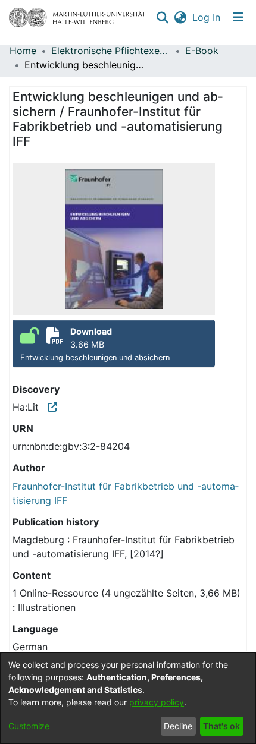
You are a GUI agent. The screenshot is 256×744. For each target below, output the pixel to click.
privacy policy (156, 702)
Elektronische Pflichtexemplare (110, 50)
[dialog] (128, 698)
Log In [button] (206, 17)
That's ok (221, 726)
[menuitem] (180, 17)
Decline (178, 726)
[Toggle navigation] (238, 17)
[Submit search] (162, 17)
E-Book (201, 50)
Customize (28, 726)
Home (23, 50)
